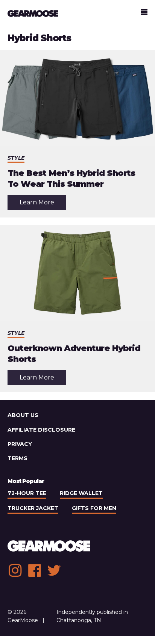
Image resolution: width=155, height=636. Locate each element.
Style (16, 157)
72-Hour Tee (27, 493)
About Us (23, 415)
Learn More (43, 204)
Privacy (20, 444)
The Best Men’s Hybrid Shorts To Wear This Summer (71, 178)
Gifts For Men (94, 508)
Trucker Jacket (33, 508)
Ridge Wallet (81, 493)
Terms (17, 458)
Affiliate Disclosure (41, 429)
